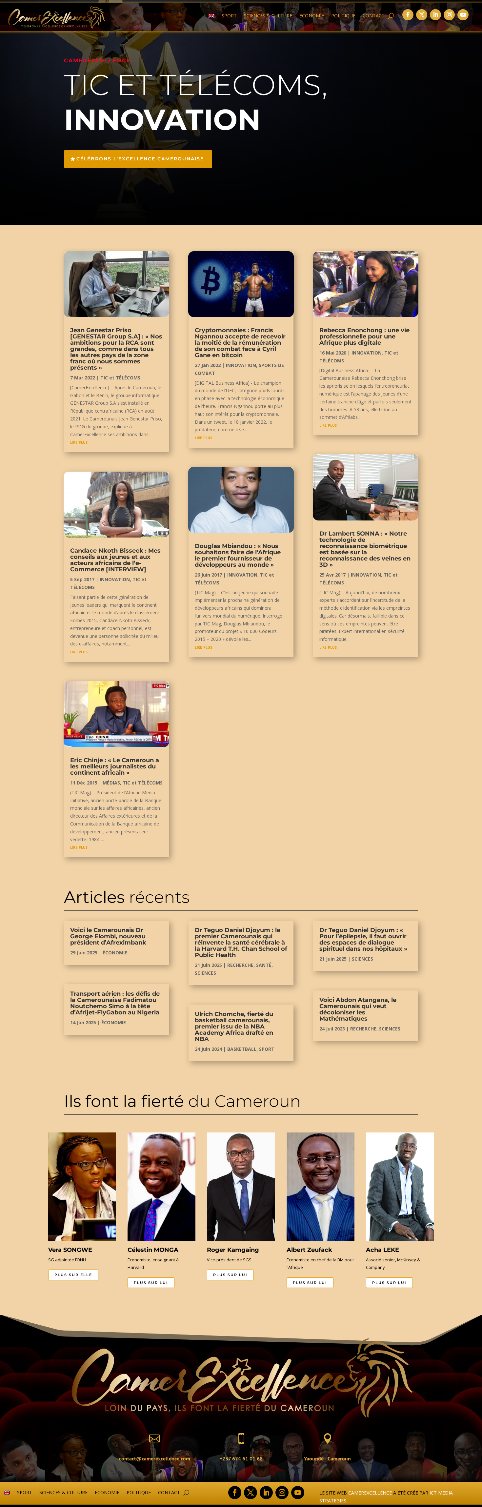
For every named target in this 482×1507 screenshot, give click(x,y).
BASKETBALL (241, 1049)
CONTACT (374, 16)
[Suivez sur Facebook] (407, 14)
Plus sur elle (73, 1275)
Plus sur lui (151, 1282)
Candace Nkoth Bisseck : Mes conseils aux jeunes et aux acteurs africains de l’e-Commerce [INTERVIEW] (115, 560)
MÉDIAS (111, 783)
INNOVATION (115, 579)
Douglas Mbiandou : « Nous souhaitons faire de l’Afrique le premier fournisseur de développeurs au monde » (238, 555)
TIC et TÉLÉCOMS (120, 378)
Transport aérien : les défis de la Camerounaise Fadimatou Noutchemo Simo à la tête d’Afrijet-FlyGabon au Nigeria (115, 1003)
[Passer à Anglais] (211, 17)
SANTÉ (263, 965)
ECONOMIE (311, 16)
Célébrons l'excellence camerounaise (140, 159)
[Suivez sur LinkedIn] (435, 14)
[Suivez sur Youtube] (463, 14)
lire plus (79, 442)
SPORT (229, 16)
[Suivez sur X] (421, 14)
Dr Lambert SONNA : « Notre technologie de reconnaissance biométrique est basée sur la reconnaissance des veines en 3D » (365, 549)
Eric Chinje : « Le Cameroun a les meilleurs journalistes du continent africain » (114, 766)
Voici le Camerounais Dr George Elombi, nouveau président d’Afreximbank (108, 936)
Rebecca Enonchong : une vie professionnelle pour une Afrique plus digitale (364, 336)
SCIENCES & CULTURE (268, 16)
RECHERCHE (240, 965)
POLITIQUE (343, 16)
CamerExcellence (370, 1493)
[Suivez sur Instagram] (449, 14)
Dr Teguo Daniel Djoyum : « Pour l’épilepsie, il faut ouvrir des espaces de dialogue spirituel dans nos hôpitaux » (363, 939)
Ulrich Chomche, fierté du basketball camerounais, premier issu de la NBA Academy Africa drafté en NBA (234, 1026)
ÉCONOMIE (115, 952)
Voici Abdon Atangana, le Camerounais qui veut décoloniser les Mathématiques (357, 1009)
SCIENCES (205, 973)
